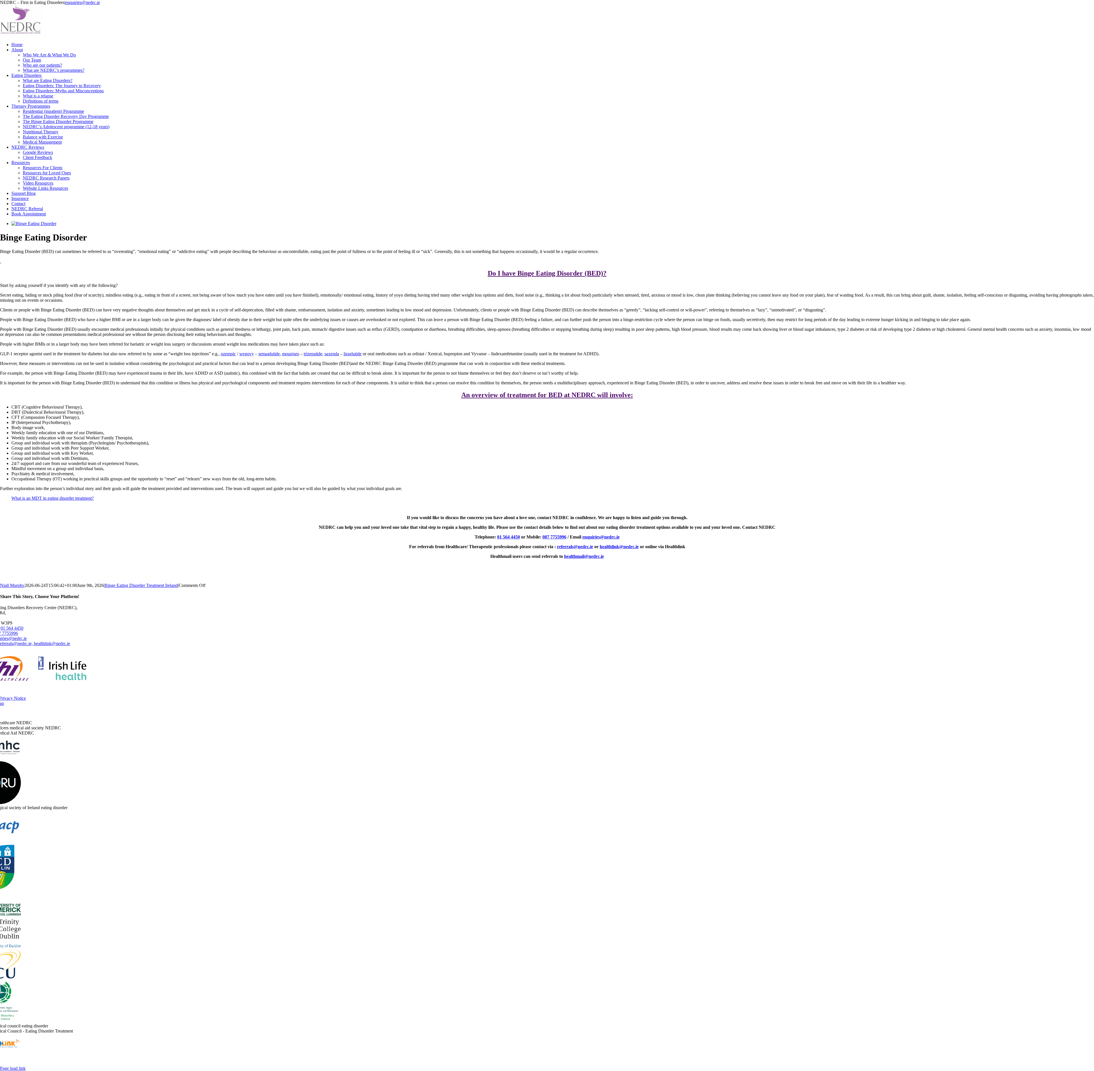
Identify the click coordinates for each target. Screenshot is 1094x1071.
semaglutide (269, 353)
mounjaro (290, 353)
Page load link (13, 1068)
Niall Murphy (12, 585)
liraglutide (353, 353)
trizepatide (313, 353)
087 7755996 (554, 537)
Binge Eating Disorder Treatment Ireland (141, 585)
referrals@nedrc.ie (575, 546)
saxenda (331, 353)
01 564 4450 (508, 537)
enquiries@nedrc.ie (82, 2)
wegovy (246, 353)
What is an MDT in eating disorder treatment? (52, 498)
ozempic (228, 353)
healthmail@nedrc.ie (584, 556)
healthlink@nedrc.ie (619, 546)
